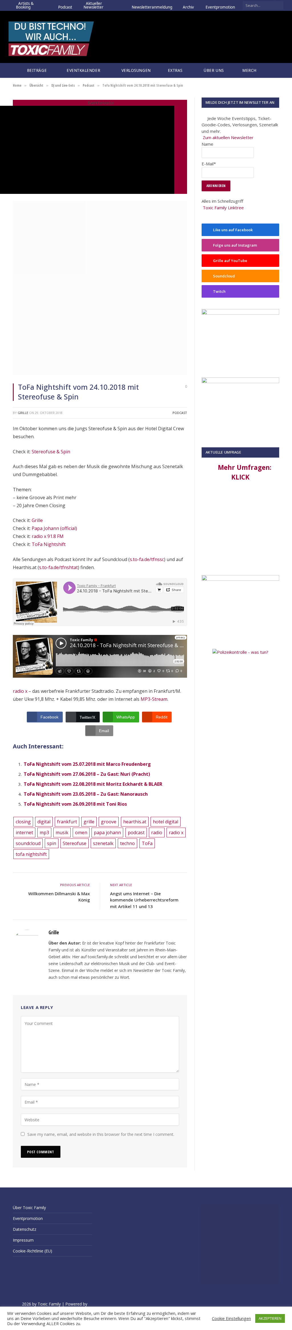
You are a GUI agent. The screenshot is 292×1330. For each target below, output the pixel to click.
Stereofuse (74, 843)
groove (108, 822)
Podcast (65, 5)
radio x (20, 691)
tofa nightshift (31, 854)
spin (51, 843)
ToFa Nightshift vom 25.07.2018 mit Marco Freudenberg (87, 764)
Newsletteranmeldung (152, 5)
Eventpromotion (220, 5)
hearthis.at (134, 822)
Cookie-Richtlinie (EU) (32, 1251)
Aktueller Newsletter (94, 5)
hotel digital (165, 822)
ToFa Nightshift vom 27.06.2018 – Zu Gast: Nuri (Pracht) (87, 774)
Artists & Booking (25, 5)
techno (127, 843)
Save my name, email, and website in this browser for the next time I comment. (100, 1134)
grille (89, 822)
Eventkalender (83, 70)
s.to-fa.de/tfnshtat (58, 567)
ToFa (147, 843)
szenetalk (103, 843)
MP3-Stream (154, 699)
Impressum (23, 1240)
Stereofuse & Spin (51, 451)
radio (156, 832)
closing (23, 822)
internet (24, 832)
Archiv (188, 5)
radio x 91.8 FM (48, 536)
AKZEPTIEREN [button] (270, 1318)
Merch (249, 70)
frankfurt (67, 822)
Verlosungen (135, 70)
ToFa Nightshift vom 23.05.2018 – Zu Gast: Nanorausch (86, 794)
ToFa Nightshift (49, 544)
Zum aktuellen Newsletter (228, 137)
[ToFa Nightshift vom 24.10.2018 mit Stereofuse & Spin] (100, 373)
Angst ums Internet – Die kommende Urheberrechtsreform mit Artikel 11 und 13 (144, 900)
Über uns (212, 70)
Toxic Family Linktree (223, 207)
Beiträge (36, 70)
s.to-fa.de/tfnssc (147, 559)
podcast (136, 832)
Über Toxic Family (29, 1207)
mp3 (44, 832)
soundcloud (28, 843)
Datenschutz (24, 1229)
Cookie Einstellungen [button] (231, 1318)
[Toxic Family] (51, 37)
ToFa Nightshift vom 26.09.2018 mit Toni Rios (75, 804)
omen (81, 832)
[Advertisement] (240, 530)
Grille (23, 413)
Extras (173, 70)
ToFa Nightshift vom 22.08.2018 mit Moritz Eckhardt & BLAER (93, 784)
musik (62, 832)
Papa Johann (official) (54, 528)
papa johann (107, 832)
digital (43, 822)
